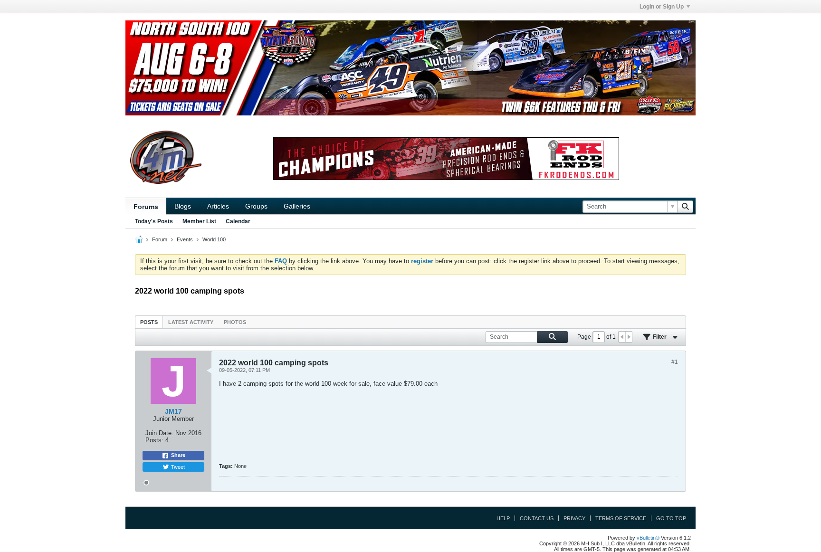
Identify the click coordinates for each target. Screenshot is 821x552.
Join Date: (159, 433)
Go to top (671, 518)
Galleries (297, 206)
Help (503, 518)
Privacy (574, 518)
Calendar (238, 221)
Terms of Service (620, 518)
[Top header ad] (410, 67)
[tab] (149, 321)
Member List (199, 221)
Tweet (178, 466)
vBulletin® (648, 538)
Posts (149, 322)
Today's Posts (154, 221)
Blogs (182, 206)
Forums (146, 206)
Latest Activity (190, 322)
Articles (218, 206)
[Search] (685, 206)
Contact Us (537, 518)
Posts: (154, 440)
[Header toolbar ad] (446, 158)
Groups (256, 206)
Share (178, 455)
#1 (674, 362)
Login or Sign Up (662, 6)
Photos (235, 322)
